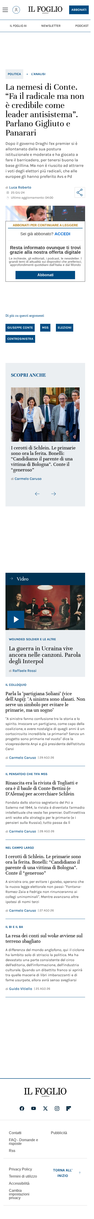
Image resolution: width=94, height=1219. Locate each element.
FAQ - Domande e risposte (23, 1140)
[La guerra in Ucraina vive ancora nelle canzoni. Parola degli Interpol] (45, 604)
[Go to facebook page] (22, 1107)
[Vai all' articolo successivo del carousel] (53, 491)
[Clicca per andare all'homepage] (45, 1091)
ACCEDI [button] (62, 234)
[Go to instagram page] (57, 1107)
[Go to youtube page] (33, 1107)
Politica (14, 74)
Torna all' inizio (62, 1172)
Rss (12, 1149)
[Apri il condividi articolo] (80, 192)
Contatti (15, 1132)
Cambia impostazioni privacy (19, 1193)
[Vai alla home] (45, 10)
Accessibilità (19, 1182)
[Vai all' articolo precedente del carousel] (37, 491)
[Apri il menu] (5, 9)
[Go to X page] (45, 1107)
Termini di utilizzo (23, 1175)
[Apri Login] (16, 10)
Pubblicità (59, 1132)
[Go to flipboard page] (68, 1107)
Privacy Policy (20, 1168)
